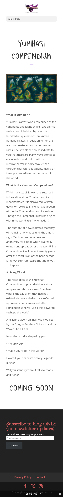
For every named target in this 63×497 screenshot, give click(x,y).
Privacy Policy (22, 477)
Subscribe (14, 445)
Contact (40, 477)
